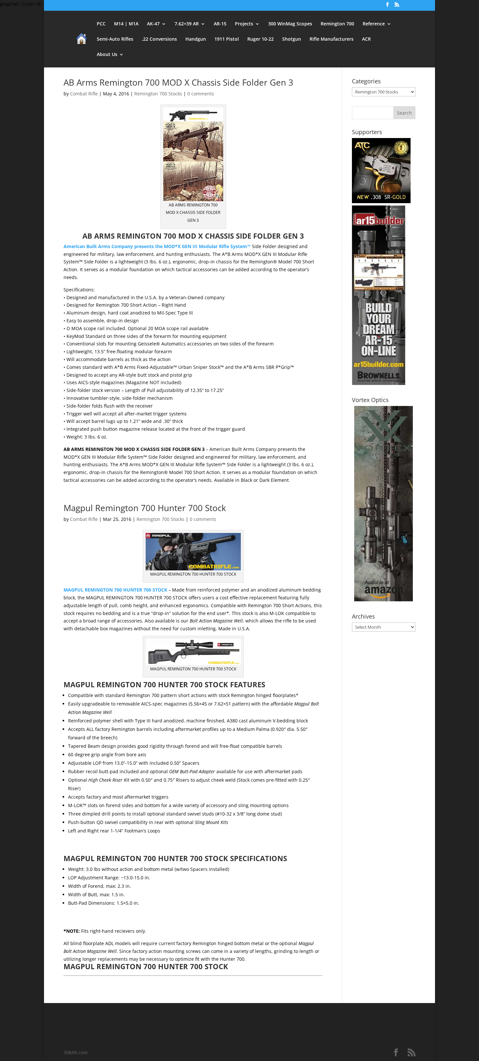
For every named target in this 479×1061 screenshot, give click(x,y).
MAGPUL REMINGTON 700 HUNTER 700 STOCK (115, 590)
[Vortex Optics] (383, 599)
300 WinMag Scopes (290, 24)
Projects (244, 24)
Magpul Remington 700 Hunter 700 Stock (145, 508)
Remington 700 (337, 24)
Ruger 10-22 (260, 39)
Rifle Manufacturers (332, 39)
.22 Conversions (159, 39)
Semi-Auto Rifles (115, 39)
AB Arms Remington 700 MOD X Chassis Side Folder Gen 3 (178, 82)
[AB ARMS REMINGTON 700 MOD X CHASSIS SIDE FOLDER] (193, 197)
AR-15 (220, 24)
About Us (107, 54)
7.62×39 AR (187, 24)
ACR (366, 39)
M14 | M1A (126, 24)
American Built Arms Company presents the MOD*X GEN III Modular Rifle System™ (157, 246)
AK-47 (153, 24)
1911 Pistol (226, 39)
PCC (101, 24)
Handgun (195, 39)
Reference (374, 24)
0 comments (200, 94)
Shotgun (291, 39)
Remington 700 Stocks (158, 94)
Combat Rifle (84, 94)
